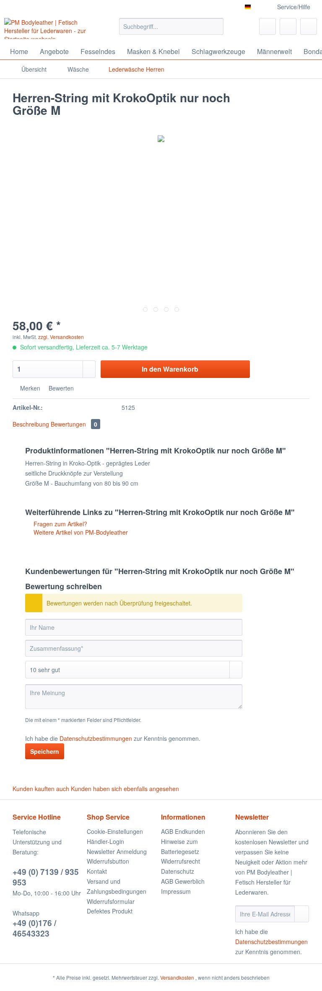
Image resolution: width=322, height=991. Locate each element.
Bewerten (60, 388)
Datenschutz (177, 871)
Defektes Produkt (109, 911)
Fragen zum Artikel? (59, 524)
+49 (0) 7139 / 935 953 (46, 877)
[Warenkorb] (308, 26)
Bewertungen (74, 424)
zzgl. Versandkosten (61, 336)
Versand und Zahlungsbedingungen (116, 886)
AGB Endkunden (183, 831)
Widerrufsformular (111, 901)
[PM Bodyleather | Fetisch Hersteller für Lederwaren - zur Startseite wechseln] (48, 28)
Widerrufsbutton (108, 861)
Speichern (44, 751)
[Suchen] (215, 26)
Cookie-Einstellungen (115, 831)
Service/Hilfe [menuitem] (293, 7)
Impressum (176, 891)
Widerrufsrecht (180, 861)
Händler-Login (105, 841)
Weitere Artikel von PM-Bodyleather (80, 532)
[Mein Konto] (288, 26)
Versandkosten (177, 977)
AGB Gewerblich (183, 881)
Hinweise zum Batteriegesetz (180, 846)
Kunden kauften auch (41, 788)
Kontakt (97, 871)
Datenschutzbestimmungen (96, 738)
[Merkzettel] (267, 26)
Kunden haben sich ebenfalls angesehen (125, 788)
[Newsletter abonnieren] (301, 914)
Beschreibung (31, 424)
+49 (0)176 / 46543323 (34, 928)
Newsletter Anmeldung (117, 851)
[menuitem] (171, 30)
